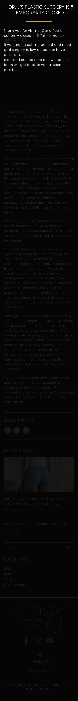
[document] (39, 350)
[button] (72, 6)
